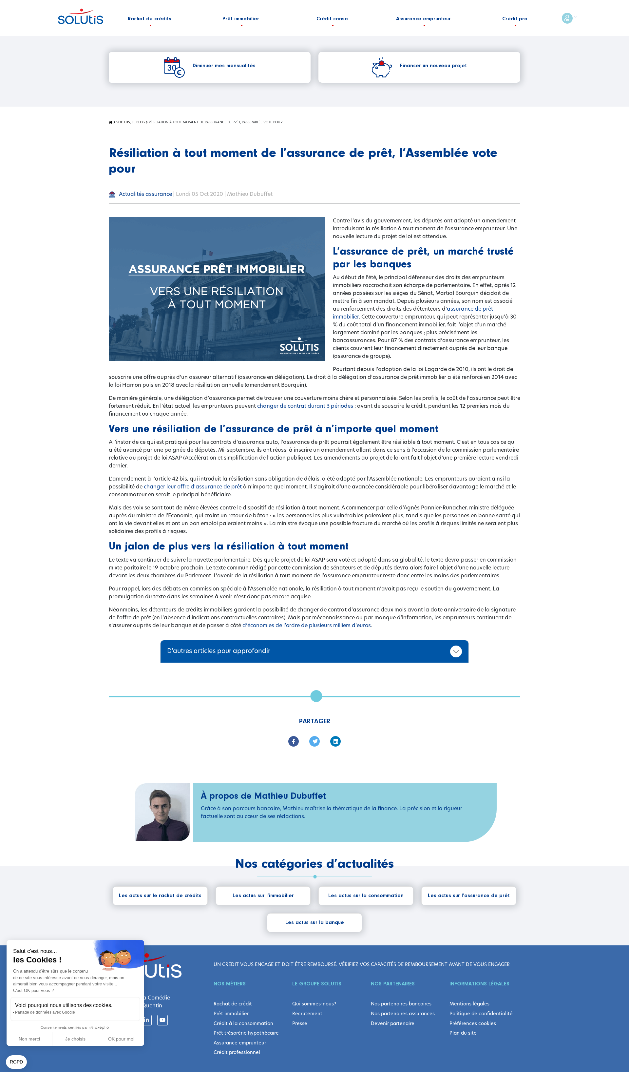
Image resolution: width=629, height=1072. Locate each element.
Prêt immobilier (231, 1013)
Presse (299, 1023)
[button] (16, 1062)
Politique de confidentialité (481, 1013)
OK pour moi (121, 1038)
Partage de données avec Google (45, 1012)
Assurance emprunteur (240, 1043)
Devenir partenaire (392, 1023)
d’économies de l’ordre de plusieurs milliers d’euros (306, 625)
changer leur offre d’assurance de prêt (193, 486)
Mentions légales (469, 1003)
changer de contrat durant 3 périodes (305, 406)
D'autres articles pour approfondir (218, 651)
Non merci (29, 1038)
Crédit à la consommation (243, 1023)
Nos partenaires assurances (403, 1013)
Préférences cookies (472, 1023)
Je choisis (75, 1038)
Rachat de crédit (233, 1003)
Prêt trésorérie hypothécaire (246, 1033)
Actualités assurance (145, 194)
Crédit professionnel (237, 1052)
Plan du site (463, 1033)
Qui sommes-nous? (314, 1003)
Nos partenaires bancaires (401, 1003)
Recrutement (307, 1013)
